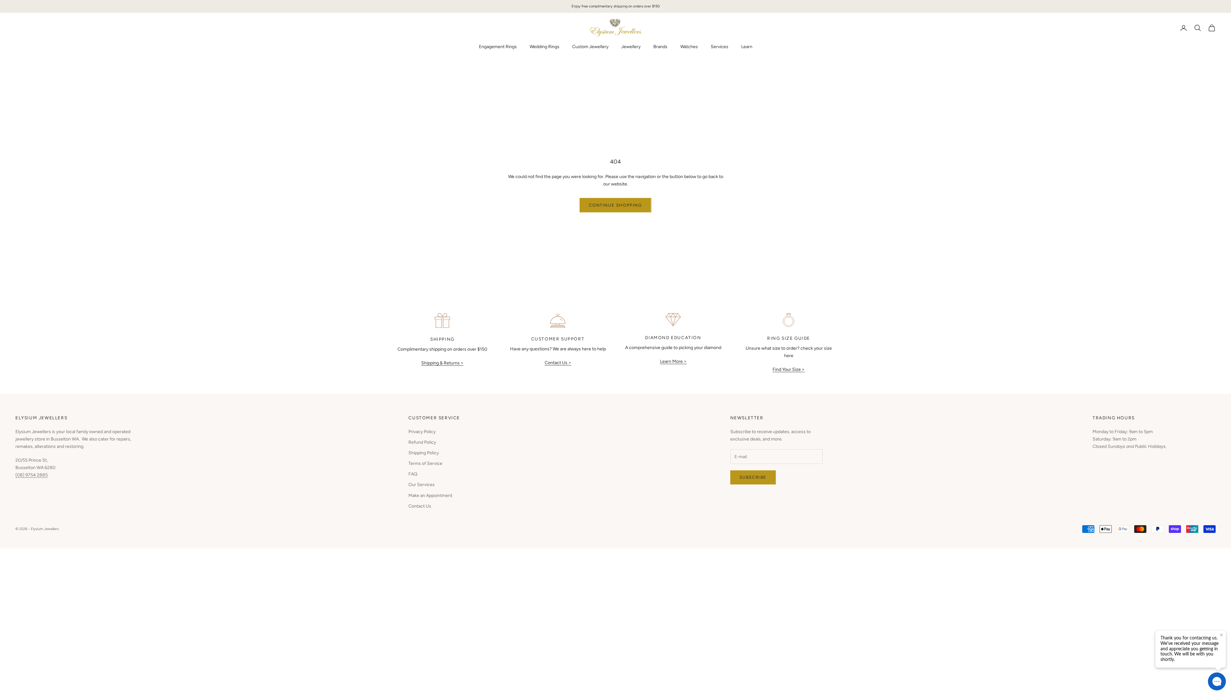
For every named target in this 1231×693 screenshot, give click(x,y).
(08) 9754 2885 (31, 475)
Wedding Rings (544, 46)
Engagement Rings (498, 46)
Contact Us (419, 506)
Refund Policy (422, 442)
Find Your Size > (789, 369)
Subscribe (753, 477)
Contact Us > (558, 362)
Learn (746, 46)
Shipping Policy (423, 453)
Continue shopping (615, 205)
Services (719, 46)
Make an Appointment (430, 495)
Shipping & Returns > (442, 363)
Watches (689, 46)
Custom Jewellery (590, 46)
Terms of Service (425, 463)
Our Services (421, 484)
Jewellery (631, 46)
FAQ (412, 474)
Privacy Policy (422, 431)
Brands (660, 46)
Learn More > (673, 361)
